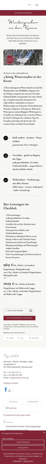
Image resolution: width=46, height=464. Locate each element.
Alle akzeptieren (23, 448)
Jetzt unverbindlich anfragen (19, 318)
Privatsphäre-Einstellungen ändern (16, 415)
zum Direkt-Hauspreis (23, 13)
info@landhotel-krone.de (19, 378)
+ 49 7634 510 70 (14, 372)
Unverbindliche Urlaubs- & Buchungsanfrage (23, 426)
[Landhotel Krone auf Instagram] (10, 391)
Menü (37, 5)
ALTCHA (30, 313)
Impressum (17, 461)
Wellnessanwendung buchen (17, 430)
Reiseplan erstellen (10, 383)
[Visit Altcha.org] (30, 311)
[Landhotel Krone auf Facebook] (5, 391)
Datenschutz (28, 461)
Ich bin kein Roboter (15, 311)
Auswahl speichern (23, 442)
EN (30, 4)
